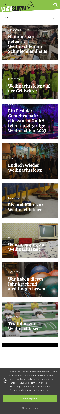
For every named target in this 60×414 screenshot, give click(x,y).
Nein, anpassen (30, 408)
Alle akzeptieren (30, 398)
